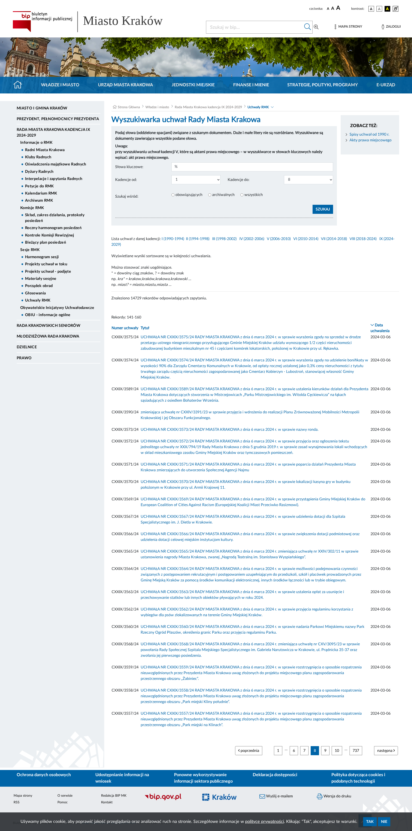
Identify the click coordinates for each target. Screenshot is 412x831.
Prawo (24, 358)
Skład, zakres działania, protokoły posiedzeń (54, 218)
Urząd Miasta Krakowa (125, 85)
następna (385, 751)
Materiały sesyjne (40, 279)
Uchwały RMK (38, 300)
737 (356, 751)
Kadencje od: (126, 180)
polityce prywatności (264, 822)
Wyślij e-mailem (279, 796)
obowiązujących (188, 195)
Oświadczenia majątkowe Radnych (55, 164)
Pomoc (62, 802)
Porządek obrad (39, 286)
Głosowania (35, 293)
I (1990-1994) (173, 239)
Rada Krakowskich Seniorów (48, 326)
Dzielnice (27, 347)
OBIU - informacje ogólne (48, 315)
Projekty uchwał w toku (46, 264)
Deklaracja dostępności (275, 775)
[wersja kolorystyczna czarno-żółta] (387, 8)
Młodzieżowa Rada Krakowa (48, 336)
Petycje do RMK (39, 186)
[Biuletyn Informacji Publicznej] (169, 800)
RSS (17, 802)
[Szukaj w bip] (308, 27)
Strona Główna (129, 107)
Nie (384, 822)
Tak (370, 822)
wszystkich (253, 195)
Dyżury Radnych (39, 172)
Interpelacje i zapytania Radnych (53, 179)
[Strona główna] (19, 85)
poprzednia (249, 751)
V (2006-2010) (279, 239)
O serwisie (64, 795)
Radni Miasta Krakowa (45, 150)
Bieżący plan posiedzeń (45, 242)
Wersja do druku (337, 796)
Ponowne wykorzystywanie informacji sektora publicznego (203, 778)
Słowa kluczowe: (129, 167)
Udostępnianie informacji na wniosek (122, 778)
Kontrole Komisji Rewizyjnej (49, 235)
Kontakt (107, 802)
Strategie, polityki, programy (322, 85)
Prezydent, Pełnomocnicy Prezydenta (58, 119)
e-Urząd (385, 85)
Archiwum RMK (39, 200)
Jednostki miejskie (193, 85)
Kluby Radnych (38, 157)
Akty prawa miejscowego (370, 140)
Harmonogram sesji (42, 257)
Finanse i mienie (251, 85)
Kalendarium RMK (41, 193)
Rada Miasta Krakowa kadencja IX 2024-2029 (53, 132)
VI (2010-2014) (305, 239)
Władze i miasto (60, 85)
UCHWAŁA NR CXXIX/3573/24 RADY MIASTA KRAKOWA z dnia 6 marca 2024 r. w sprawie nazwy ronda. (230, 429)
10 (337, 751)
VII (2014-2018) (334, 239)
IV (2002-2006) (251, 239)
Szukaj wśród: (126, 196)
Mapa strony (23, 795)
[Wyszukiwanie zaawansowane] (316, 27)
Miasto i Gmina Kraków (42, 108)
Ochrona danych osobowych (44, 775)
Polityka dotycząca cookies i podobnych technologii (358, 778)
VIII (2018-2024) (363, 239)
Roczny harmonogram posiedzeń (53, 228)
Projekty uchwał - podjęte (48, 271)
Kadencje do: (238, 180)
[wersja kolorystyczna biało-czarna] (379, 8)
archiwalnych (223, 195)
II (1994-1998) (197, 239)
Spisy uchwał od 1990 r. (369, 134)
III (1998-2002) (224, 239)
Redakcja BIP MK (113, 795)
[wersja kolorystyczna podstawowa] (371, 8)
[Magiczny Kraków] (226, 800)
